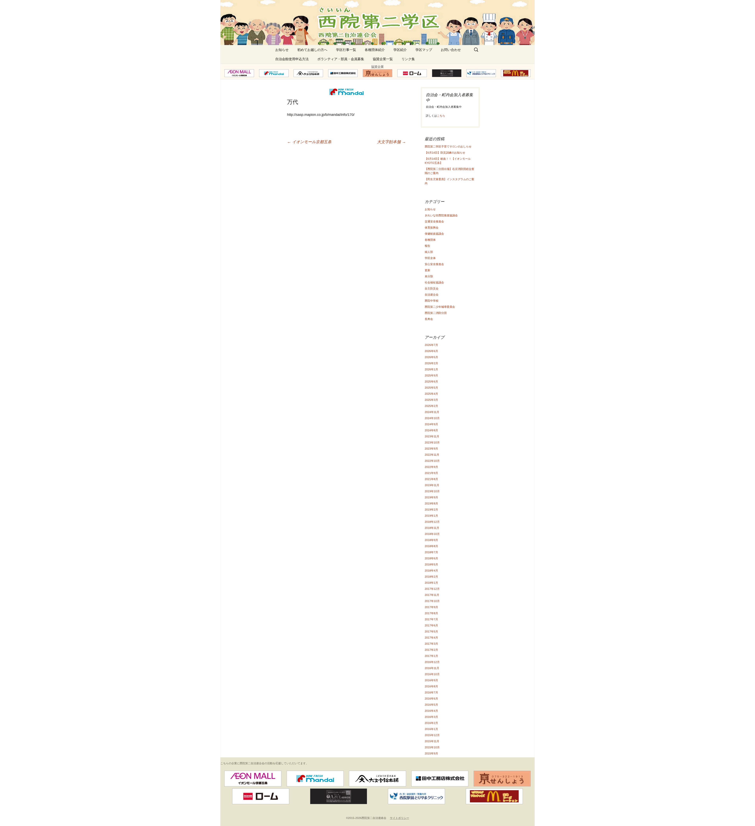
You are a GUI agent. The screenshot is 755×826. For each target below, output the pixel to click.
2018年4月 (431, 570)
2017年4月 (431, 637)
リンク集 (408, 59)
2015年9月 (431, 753)
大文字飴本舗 (391, 142)
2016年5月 (431, 704)
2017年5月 (431, 631)
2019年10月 (432, 491)
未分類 (429, 276)
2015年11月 (432, 741)
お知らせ (282, 50)
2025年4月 (431, 393)
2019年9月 (431, 497)
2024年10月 (432, 418)
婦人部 (429, 252)
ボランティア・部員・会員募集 (340, 59)
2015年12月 (432, 735)
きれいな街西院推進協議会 (441, 215)
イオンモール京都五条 (309, 142)
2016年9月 (431, 680)
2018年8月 (431, 546)
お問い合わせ (451, 50)
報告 (427, 245)
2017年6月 (431, 625)
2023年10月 (432, 442)
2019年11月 (432, 485)
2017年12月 (432, 588)
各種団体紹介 (375, 50)
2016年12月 (432, 662)
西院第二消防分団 (436, 312)
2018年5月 (431, 564)
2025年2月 (431, 405)
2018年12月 (432, 521)
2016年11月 (432, 668)
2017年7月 (431, 619)
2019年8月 (431, 503)
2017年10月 (432, 601)
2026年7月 (431, 345)
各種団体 (430, 239)
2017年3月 (431, 643)
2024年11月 (432, 412)
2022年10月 (432, 460)
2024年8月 (431, 430)
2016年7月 (431, 692)
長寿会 (429, 319)
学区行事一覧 (346, 50)
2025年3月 (431, 399)
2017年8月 (431, 613)
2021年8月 (431, 479)
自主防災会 (431, 288)
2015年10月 (432, 747)
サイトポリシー (399, 818)
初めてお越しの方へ (312, 50)
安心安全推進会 (434, 264)
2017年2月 (431, 649)
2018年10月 (432, 534)
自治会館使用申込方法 (292, 59)
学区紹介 (400, 50)
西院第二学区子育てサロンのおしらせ (448, 146)
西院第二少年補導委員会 (440, 306)
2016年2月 (431, 723)
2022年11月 (432, 454)
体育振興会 (431, 227)
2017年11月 (432, 594)
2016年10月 (432, 674)
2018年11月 (432, 527)
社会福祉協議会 (434, 282)
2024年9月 (431, 424)
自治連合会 (431, 294)
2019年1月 (431, 515)
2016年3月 (431, 716)
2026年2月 (431, 363)
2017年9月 (431, 607)
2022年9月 (431, 466)
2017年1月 (431, 655)
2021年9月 (431, 473)
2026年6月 (431, 351)
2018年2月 (431, 576)
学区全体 (430, 258)
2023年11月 (432, 436)
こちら (441, 115)
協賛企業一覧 (383, 59)
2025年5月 (431, 387)
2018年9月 (431, 540)
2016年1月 (431, 729)
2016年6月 (431, 698)
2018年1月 (431, 582)
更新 (427, 270)
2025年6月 (431, 381)
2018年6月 (431, 558)
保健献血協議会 (434, 233)
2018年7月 (431, 552)
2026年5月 (431, 357)
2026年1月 (431, 369)
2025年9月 (431, 375)
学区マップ (423, 50)
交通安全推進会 (434, 221)
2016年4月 (431, 710)
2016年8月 (431, 686)
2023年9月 (431, 448)
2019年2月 (431, 509)
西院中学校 (431, 300)
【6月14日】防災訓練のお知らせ (445, 152)
